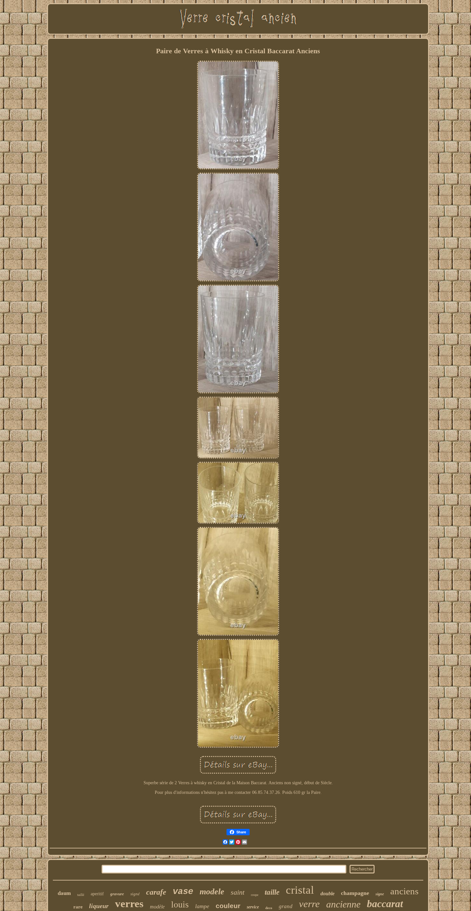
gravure (117, 893)
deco (268, 908)
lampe (202, 906)
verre (309, 903)
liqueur (99, 905)
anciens (404, 891)
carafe (156, 892)
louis (180, 904)
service (253, 907)
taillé (80, 895)
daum (64, 893)
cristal (300, 890)
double (327, 893)
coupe (254, 895)
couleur (228, 905)
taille (272, 892)
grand (286, 906)
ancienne (343, 904)
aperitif (97, 893)
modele (212, 891)
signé (135, 893)
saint (237, 892)
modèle (157, 906)
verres (129, 903)
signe (380, 894)
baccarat (385, 903)
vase (183, 892)
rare (78, 906)
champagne (355, 893)
